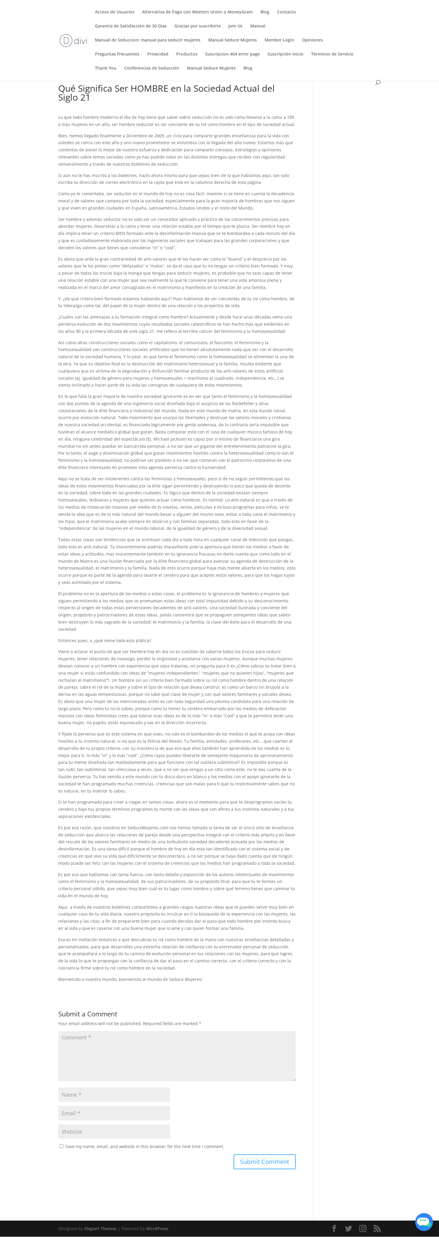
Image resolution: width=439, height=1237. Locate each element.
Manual (257, 26)
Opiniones (312, 40)
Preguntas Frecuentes (117, 54)
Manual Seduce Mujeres (232, 40)
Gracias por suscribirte (197, 26)
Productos (186, 54)
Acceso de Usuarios (114, 12)
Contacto (286, 12)
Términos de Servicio (332, 54)
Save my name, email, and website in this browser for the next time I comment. (144, 1146)
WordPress (157, 1228)
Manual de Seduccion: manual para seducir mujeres (147, 40)
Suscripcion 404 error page (232, 54)
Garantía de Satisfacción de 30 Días (131, 26)
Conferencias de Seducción (151, 68)
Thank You (105, 68)
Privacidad (157, 54)
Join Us (235, 26)
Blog (264, 12)
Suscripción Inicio (285, 54)
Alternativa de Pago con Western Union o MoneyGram (197, 12)
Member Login (279, 40)
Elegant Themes (100, 1228)
